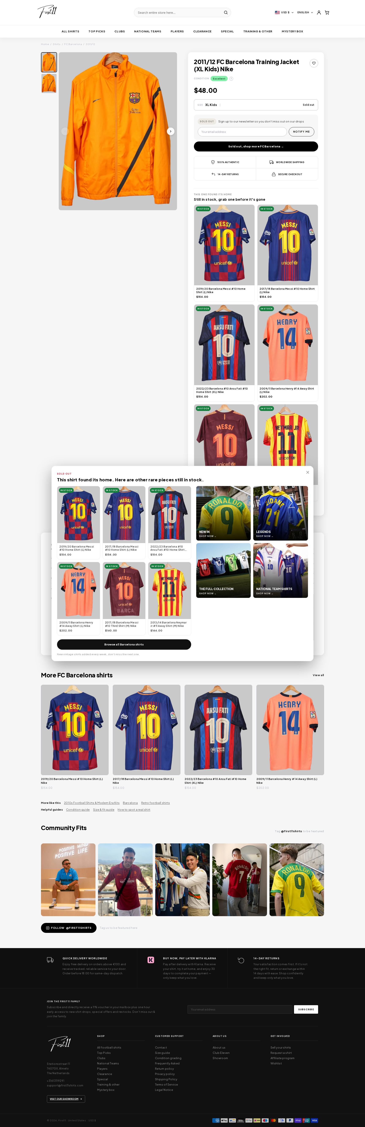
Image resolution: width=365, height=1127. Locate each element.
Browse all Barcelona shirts (124, 644)
